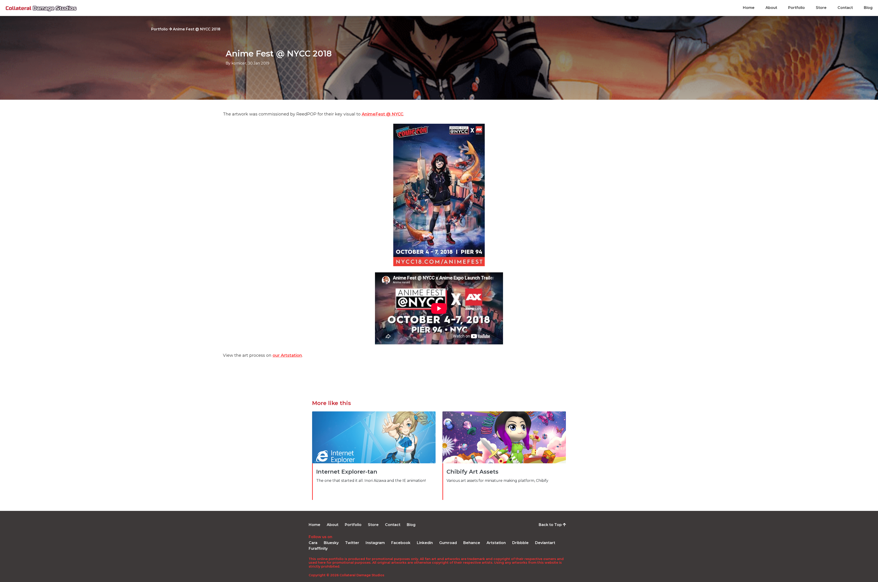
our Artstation (287, 355)
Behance (471, 543)
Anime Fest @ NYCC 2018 (279, 53)
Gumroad (448, 543)
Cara (313, 543)
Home (749, 7)
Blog (868, 7)
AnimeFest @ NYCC (382, 114)
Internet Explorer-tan (346, 471)
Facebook (400, 543)
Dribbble (520, 543)
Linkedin (425, 543)
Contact (845, 7)
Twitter (352, 543)
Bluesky (331, 543)
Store (821, 7)
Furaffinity (318, 548)
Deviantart (545, 543)
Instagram (375, 543)
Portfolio (796, 7)
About (771, 7)
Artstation (496, 543)
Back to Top (551, 525)
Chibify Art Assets (472, 471)
